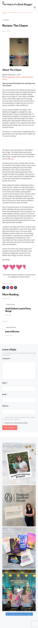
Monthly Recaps (11, 327)
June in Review (12, 331)
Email (4, 394)
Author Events (11, 304)
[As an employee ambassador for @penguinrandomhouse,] (19, 463)
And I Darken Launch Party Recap (18, 309)
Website (5, 406)
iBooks (4, 79)
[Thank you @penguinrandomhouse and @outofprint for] (19, 548)
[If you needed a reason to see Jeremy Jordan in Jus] (19, 590)
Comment (6, 358)
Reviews (6, 20)
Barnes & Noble (27, 77)
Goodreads (11, 77)
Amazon (18, 77)
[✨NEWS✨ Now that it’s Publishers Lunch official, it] (19, 505)
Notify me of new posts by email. (16, 423)
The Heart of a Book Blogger (17, 4)
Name (5, 383)
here (12, 159)
